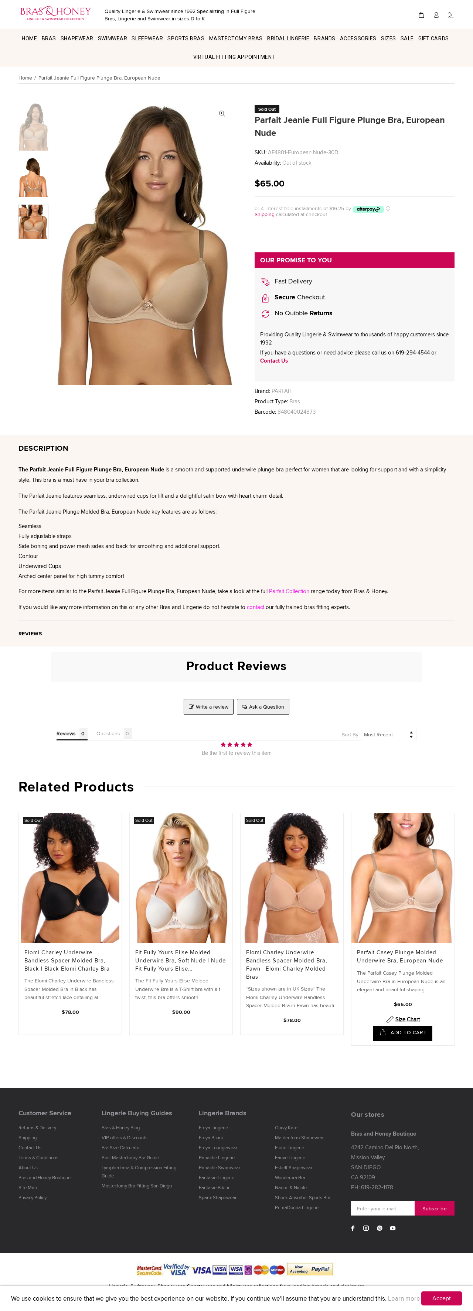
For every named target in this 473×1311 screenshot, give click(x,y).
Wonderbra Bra (290, 1177)
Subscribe (434, 1208)
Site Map (27, 1187)
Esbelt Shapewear (293, 1167)
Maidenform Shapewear (300, 1137)
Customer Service (44, 1113)
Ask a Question (266, 706)
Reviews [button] (66, 733)
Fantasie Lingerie (216, 1177)
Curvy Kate (286, 1127)
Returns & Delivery (37, 1127)
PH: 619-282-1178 (372, 1187)
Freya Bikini (211, 1137)
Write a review (212, 706)
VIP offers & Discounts (124, 1137)
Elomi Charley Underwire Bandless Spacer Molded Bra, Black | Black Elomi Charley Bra (67, 960)
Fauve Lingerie (290, 1157)
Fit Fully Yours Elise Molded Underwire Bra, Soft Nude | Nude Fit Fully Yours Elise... (180, 960)
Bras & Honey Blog (121, 1127)
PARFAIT (282, 391)
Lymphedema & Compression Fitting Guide (139, 1171)
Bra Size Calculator (121, 1147)
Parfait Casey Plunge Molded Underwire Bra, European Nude (400, 956)
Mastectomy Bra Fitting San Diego (137, 1185)
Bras (294, 401)
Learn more (404, 1298)
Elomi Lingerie (289, 1147)
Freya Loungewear (218, 1147)
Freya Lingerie (213, 1127)
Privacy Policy (32, 1197)
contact (255, 607)
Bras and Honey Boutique (44, 1177)
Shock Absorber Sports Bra (302, 1197)
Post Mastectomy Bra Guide (130, 1157)
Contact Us (274, 361)
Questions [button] (108, 733)
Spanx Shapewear (217, 1197)
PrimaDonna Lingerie (297, 1207)
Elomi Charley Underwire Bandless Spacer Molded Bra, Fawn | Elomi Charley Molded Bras (286, 964)
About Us (28, 1167)
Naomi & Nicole (291, 1187)
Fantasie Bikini (214, 1187)
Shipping (265, 214)
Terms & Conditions (38, 1157)
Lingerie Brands (222, 1113)
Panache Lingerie (217, 1157)
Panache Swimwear (219, 1167)
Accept (441, 1298)
